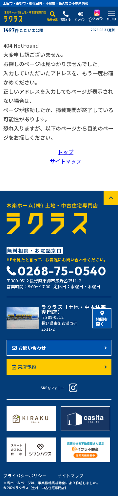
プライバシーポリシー (25, 475)
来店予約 (27, 367)
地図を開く (102, 321)
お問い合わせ (32, 347)
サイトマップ (65, 161)
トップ (65, 152)
